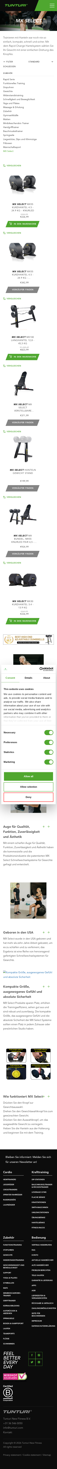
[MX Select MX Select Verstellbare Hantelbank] (22, 382)
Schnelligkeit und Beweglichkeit (19, 99)
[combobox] (42, 63)
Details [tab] (28, 677)
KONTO (35, 1255)
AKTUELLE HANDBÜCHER (42, 1260)
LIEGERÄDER (8, 1185)
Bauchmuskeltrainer (13, 131)
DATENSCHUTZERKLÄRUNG (43, 1326)
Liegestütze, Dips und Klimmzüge (20, 139)
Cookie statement (32, 1455)
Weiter (48, 826)
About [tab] (46, 677)
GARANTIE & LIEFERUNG (42, 1280)
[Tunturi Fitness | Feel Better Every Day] (16, 4)
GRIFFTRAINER (9, 1301)
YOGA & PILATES (10, 1278)
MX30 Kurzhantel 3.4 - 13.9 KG (23, 604)
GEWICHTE (8, 1255)
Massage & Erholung (13, 107)
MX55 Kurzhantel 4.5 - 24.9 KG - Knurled (23, 207)
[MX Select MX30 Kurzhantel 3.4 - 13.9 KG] (22, 579)
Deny (28, 797)
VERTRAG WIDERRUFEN (42, 1245)
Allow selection (28, 786)
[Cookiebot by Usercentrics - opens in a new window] (40, 669)
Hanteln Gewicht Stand (23, 471)
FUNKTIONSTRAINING (12, 1245)
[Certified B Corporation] (28, 1393)
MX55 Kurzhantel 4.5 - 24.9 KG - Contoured (23, 275)
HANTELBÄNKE (38, 1223)
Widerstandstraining (13, 95)
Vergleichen (13, 166)
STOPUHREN (8, 1250)
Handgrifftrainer (11, 127)
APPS (34, 1286)
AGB (33, 1291)
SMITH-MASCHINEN (40, 1207)
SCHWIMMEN (9, 1344)
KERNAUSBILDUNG (11, 1306)
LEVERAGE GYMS (39, 1192)
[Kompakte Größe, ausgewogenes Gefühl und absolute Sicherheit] (28, 975)
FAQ (33, 1250)
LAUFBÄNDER (9, 1205)
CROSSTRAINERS (10, 1190)
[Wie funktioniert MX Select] (28, 1064)
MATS (5, 1288)
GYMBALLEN (8, 1283)
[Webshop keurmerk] (28, 1377)
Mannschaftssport (12, 147)
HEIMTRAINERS (9, 1180)
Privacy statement (12, 1455)
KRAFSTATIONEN (39, 1202)
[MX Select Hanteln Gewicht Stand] (22, 447)
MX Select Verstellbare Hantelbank (23, 407)
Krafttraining (40, 1172)
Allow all (28, 776)
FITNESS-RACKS (38, 1228)
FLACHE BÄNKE (38, 1197)
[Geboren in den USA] (28, 900)
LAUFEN (6, 1329)
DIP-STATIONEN (38, 1180)
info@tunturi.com (13, 1428)
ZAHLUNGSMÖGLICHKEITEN (44, 1308)
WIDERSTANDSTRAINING (13, 1260)
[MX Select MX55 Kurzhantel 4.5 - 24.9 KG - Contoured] (22, 249)
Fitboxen (7, 143)
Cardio (7, 1172)
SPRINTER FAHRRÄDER (12, 1195)
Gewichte (8, 91)
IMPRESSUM (37, 1321)
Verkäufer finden (23, 290)
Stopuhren (8, 87)
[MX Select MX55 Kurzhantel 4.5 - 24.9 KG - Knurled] (22, 181)
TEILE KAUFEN (38, 1275)
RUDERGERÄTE (9, 1200)
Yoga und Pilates (11, 103)
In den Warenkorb (24, 224)
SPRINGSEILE (8, 1318)
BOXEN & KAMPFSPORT (13, 1324)
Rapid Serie (9, 79)
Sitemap (47, 1455)
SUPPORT (7, 1273)
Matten (6, 119)
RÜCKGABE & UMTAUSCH (42, 1303)
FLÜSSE (6, 1339)
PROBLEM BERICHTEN (41, 1270)
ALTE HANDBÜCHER (40, 1265)
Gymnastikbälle (10, 115)
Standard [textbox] (34, 62)
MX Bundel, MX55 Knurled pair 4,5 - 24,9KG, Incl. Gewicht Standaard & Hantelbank (22, 539)
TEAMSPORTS (9, 1334)
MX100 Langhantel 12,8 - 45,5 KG (23, 340)
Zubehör (7, 111)
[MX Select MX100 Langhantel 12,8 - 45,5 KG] (22, 314)
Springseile (8, 135)
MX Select (8, 151)
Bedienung (39, 1237)
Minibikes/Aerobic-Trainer (16, 123)
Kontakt (7, 1432)
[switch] (48, 742)
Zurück (43, 826)
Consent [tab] (10, 677)
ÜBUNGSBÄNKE (38, 1218)
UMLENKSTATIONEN (40, 1213)
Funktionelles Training (14, 83)
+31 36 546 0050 (12, 1423)
